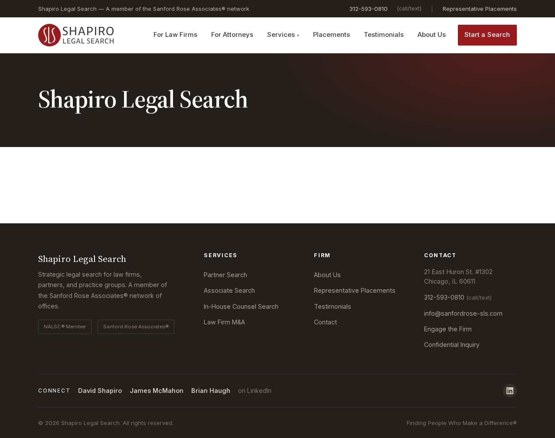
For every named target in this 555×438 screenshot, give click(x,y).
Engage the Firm (448, 329)
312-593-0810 (368, 8)
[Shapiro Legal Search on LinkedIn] (510, 391)
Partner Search (225, 274)
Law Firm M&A (224, 322)
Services (281, 35)
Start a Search (487, 35)
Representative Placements (480, 8)
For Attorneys (232, 35)
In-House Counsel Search (241, 306)
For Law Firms (175, 35)
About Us (432, 35)
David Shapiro (100, 390)
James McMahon (156, 390)
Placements (331, 35)
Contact (325, 322)
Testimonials (384, 35)
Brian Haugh (210, 390)
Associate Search (229, 290)
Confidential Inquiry (452, 344)
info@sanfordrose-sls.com (463, 313)
